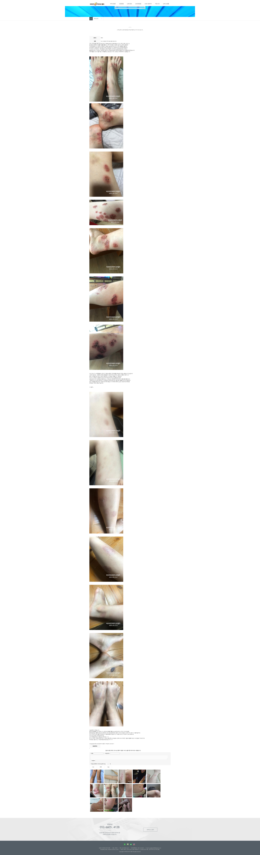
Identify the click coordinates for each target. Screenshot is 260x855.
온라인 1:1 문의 (150, 829)
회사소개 (96, 18)
